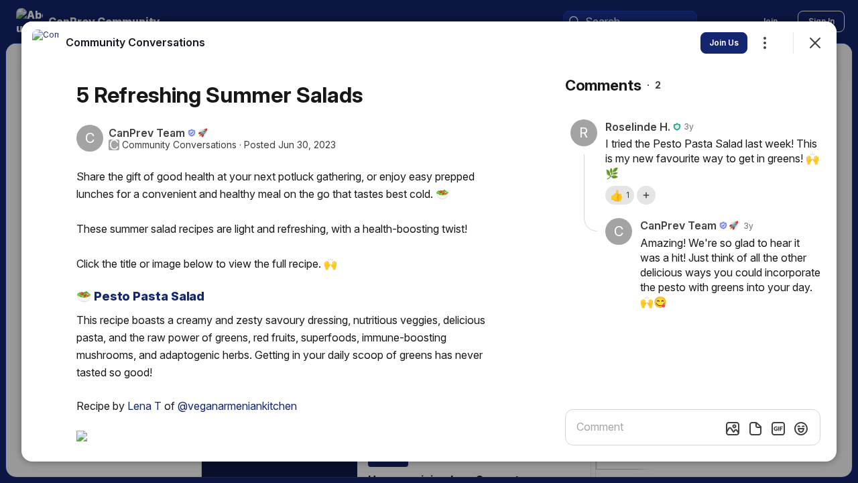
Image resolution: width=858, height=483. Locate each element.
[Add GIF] (778, 428)
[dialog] (429, 241)
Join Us (724, 43)
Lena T (144, 406)
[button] (619, 195)
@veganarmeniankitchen (237, 406)
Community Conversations (179, 145)
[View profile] (45, 43)
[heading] (135, 42)
